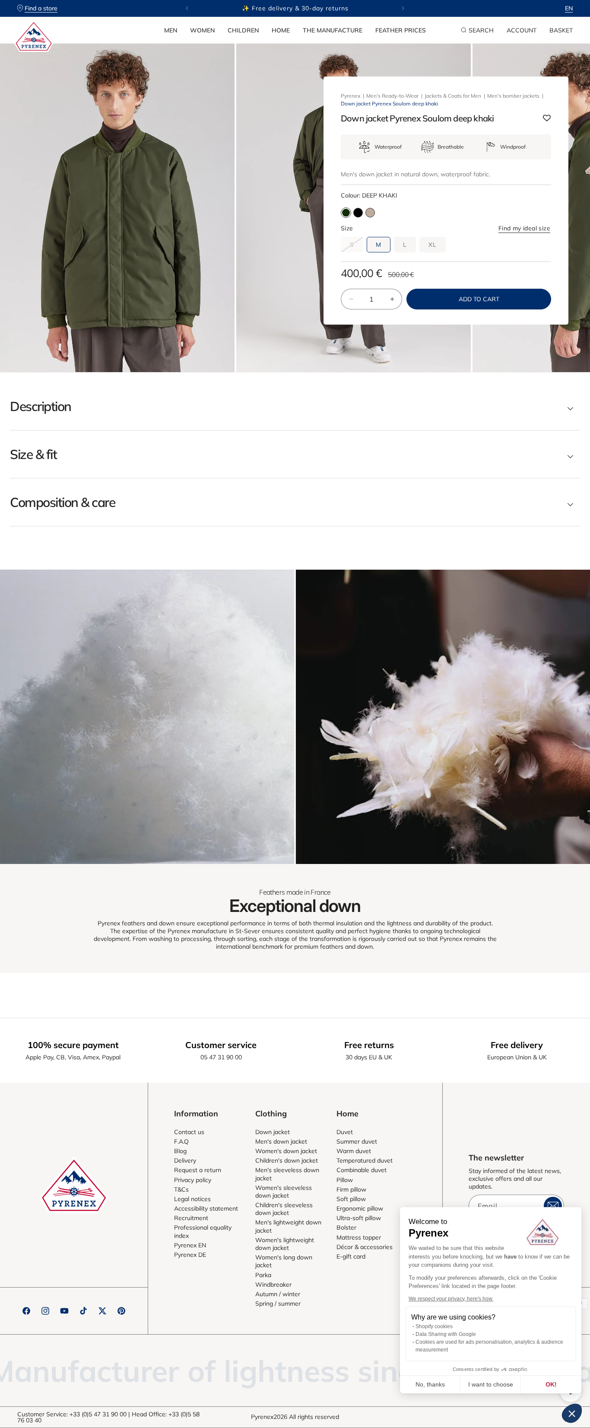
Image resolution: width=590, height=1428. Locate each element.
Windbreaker (273, 1284)
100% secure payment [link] (73, 1044)
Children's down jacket (286, 1160)
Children (243, 30)
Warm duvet (353, 1151)
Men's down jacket (281, 1141)
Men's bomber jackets (513, 95)
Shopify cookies (434, 1326)
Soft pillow (351, 1199)
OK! (551, 1384)
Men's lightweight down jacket (288, 1226)
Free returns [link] (369, 1044)
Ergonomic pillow (359, 1208)
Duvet (344, 1132)
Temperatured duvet (364, 1160)
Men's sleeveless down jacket (287, 1174)
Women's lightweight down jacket (284, 1244)
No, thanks (430, 1384)
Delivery (185, 1160)
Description (40, 406)
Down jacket (272, 1132)
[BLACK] (358, 212)
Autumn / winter (277, 1294)
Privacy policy (192, 1180)
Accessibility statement (206, 1208)
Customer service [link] (221, 1044)
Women (202, 30)
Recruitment (191, 1218)
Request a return (197, 1170)
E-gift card (350, 1256)
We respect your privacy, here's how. (451, 1299)
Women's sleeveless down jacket (283, 1191)
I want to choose (490, 1384)
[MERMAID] (370, 212)
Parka (263, 1275)
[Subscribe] (553, 1206)
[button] (171, 30)
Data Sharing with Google (446, 1334)
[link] (147, 717)
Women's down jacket (286, 1151)
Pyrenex (350, 95)
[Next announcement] (402, 8)
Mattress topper (358, 1237)
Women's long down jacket (283, 1261)
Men (170, 30)
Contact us (189, 1132)
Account (521, 30)
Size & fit (33, 454)
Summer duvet (356, 1141)
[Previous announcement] (187, 8)
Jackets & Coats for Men (453, 95)
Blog (180, 1151)
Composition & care (62, 502)
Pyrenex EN (190, 1245)
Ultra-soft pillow (358, 1218)
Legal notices (192, 1199)
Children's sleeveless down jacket (284, 1209)
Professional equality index (203, 1231)
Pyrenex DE (190, 1255)
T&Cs (181, 1189)
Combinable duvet (361, 1170)
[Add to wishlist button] (546, 119)
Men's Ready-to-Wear (392, 95)
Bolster (346, 1227)
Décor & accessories (364, 1247)
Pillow (344, 1180)
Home (281, 30)
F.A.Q (181, 1141)
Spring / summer (278, 1303)
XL (432, 245)
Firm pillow (351, 1189)
